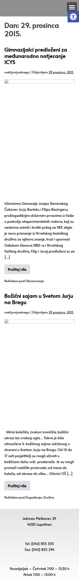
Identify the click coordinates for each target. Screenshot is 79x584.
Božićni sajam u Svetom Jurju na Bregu (38, 299)
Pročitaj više (17, 269)
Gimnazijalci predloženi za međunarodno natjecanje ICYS (35, 56)
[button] (73, 16)
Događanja (33, 497)
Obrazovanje (34, 281)
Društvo (48, 497)
